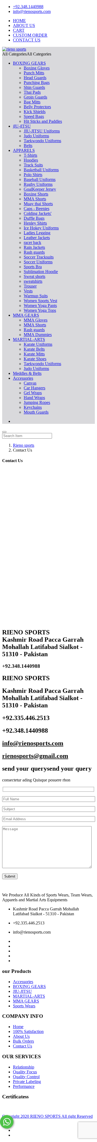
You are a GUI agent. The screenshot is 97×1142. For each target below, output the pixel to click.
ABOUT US (24, 25)
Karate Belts (34, 349)
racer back (32, 242)
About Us (21, 1036)
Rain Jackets (34, 247)
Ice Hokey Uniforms (41, 228)
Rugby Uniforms (38, 184)
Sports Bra (33, 266)
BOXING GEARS (29, 63)
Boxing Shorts (36, 194)
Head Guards (35, 77)
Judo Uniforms (36, 136)
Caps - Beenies (36, 208)
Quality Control (26, 1076)
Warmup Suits (36, 296)
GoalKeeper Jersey (40, 189)
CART (19, 30)
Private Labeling (27, 1081)
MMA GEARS (26, 315)
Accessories (23, 378)
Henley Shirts (35, 223)
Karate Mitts (34, 354)
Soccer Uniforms (38, 262)
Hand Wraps (34, 397)
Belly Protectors (37, 106)
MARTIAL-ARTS (29, 339)
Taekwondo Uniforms (42, 140)
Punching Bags (37, 82)
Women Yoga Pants (40, 305)
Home (18, 1026)
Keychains (33, 407)
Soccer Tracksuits (39, 257)
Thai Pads (32, 92)
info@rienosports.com (32, 11)
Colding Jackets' (37, 213)
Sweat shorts (34, 276)
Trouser (30, 286)
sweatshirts (33, 281)
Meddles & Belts (27, 373)
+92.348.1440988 (28, 6)
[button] (26, 54)
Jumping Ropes (37, 402)
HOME (19, 20)
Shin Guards (34, 87)
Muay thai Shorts (38, 203)
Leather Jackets (37, 237)
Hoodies (31, 160)
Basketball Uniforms (41, 169)
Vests (28, 291)
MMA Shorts (35, 199)
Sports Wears (24, 1006)
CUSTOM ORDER (30, 35)
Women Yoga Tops (40, 310)
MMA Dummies (38, 334)
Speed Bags (34, 116)
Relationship (23, 1067)
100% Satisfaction (28, 1031)
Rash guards (34, 252)
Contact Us (22, 1046)
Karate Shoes (35, 359)
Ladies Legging (37, 233)
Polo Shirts (33, 174)
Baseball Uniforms (40, 179)
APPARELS (24, 150)
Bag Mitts (32, 102)
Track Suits (33, 165)
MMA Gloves (35, 320)
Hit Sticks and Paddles (43, 121)
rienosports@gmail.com (35, 755)
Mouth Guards (36, 412)
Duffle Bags (34, 218)
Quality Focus (25, 1072)
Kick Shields (35, 111)
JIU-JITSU (22, 991)
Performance (23, 1086)
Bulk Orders (23, 1041)
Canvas (30, 383)
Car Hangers (34, 388)
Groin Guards (35, 97)
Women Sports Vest (40, 300)
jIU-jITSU (22, 126)
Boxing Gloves (37, 68)
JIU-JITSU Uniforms (42, 131)
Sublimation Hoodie (41, 271)
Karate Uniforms (38, 344)
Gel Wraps (33, 392)
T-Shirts (30, 155)
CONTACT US (26, 40)
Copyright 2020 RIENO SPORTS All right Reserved (47, 1116)
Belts (28, 145)
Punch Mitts (34, 73)
